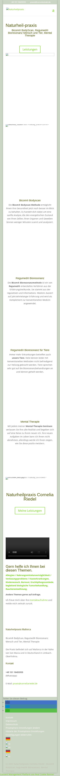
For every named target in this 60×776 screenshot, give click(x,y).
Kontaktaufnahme (39, 600)
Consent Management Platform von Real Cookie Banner (27, 774)
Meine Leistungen (30, 511)
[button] (7, 702)
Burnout (25, 582)
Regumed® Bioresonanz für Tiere (29, 350)
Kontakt (9, 717)
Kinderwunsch (13, 582)
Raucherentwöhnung (16, 589)
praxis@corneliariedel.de (25, 683)
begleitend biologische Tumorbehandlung (26, 585)
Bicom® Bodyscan (30, 200)
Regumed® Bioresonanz (30, 278)
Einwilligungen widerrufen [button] (19, 734)
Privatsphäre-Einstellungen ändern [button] (23, 727)
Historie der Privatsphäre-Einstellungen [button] (25, 731)
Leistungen (30, 49)
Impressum (11, 720)
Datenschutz (12, 724)
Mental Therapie (30, 421)
